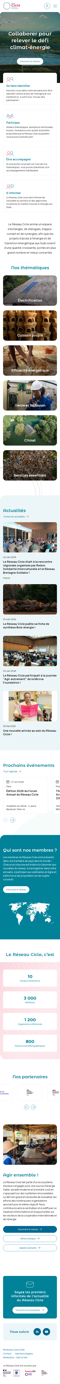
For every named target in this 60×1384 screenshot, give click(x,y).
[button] (12, 820)
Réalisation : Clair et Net (15, 1357)
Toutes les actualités (14, 516)
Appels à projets (27, 1247)
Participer (13, 122)
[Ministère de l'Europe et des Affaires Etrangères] (30, 1092)
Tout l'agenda (10, 771)
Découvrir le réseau (30, 61)
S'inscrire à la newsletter (28, 1310)
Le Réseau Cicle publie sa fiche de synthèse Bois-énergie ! (26, 625)
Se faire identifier (18, 86)
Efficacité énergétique (30, 370)
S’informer (13, 193)
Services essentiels (30, 475)
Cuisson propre (30, 335)
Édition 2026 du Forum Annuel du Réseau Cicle (22, 792)
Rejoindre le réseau (28, 1229)
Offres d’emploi (28, 1238)
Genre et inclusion (30, 405)
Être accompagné (18, 159)
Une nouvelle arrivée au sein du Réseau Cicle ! (29, 732)
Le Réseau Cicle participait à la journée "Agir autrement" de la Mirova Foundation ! (30, 679)
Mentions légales (24, 1353)
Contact (7, 1353)
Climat (30, 440)
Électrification (30, 300)
